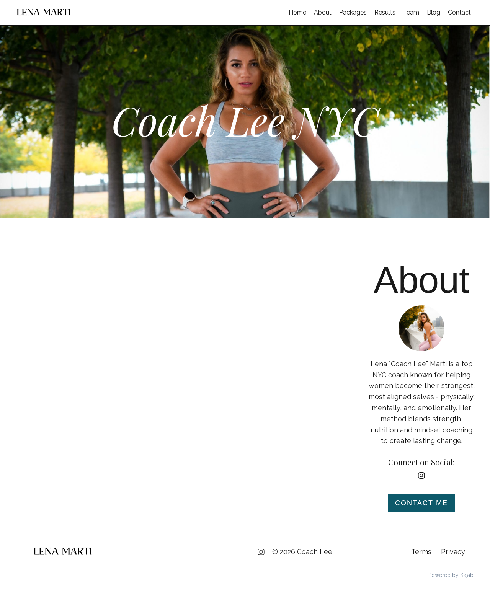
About (323, 12)
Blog (433, 12)
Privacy (453, 552)
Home (297, 12)
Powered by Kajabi (451, 575)
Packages (353, 12)
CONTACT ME (421, 503)
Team (411, 12)
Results (384, 12)
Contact (459, 12)
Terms (421, 552)
